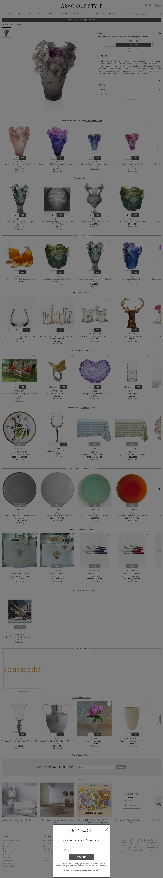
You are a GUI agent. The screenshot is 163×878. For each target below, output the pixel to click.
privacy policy (95, 870)
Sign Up (81, 857)
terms (88, 870)
